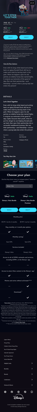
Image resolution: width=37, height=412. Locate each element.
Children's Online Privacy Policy (11, 346)
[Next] (34, 163)
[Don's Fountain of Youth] (10, 164)
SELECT (10, 37)
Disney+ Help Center (20, 322)
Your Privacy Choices (8, 356)
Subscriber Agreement (9, 352)
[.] (5, 392)
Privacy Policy (7, 342)
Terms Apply (7, 302)
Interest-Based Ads (8, 359)
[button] (18, 363)
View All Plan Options (10, 64)
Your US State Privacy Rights (10, 349)
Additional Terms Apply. (12, 58)
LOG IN (32, 3)
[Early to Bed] (26, 164)
